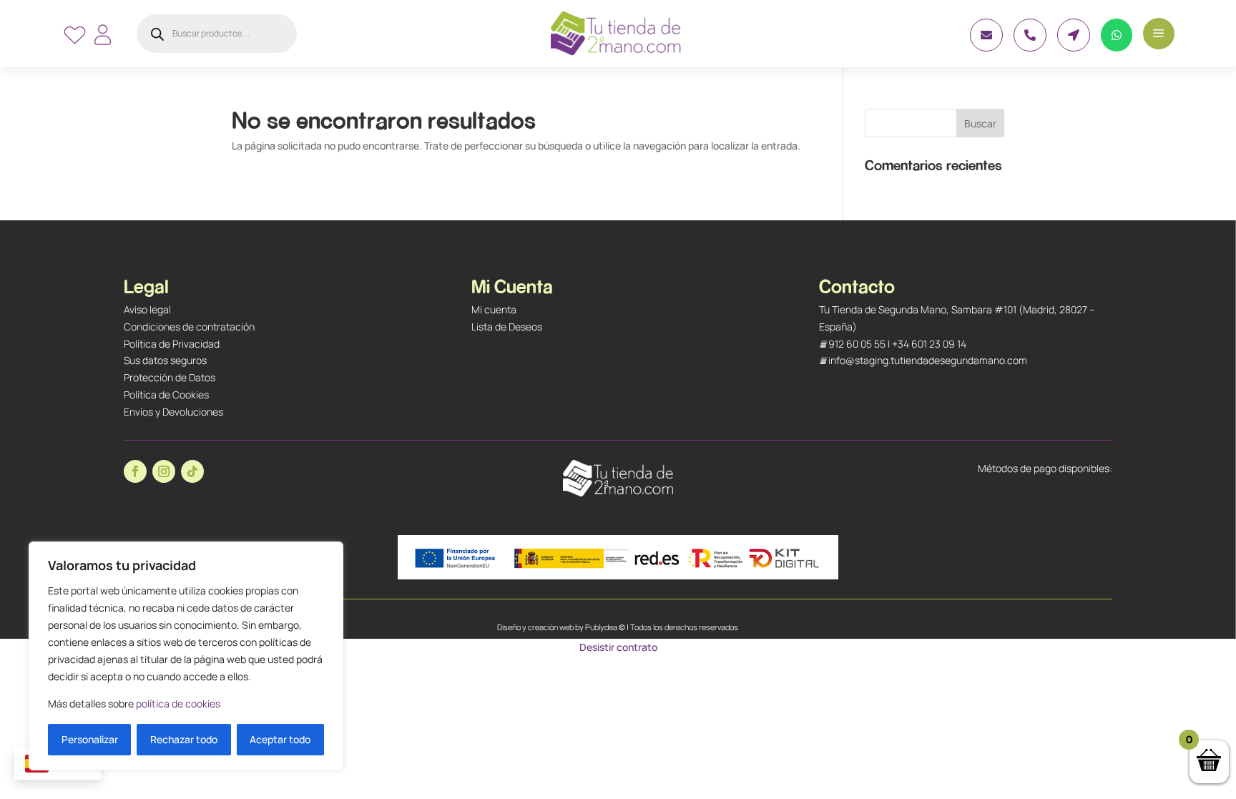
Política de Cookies (166, 394)
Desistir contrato (618, 647)
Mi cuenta (493, 309)
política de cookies (178, 703)
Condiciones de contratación (189, 326)
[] (1073, 47)
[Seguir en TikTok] (192, 471)
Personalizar (90, 739)
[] (1116, 47)
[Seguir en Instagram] (163, 471)
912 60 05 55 (857, 344)
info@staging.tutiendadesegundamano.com (927, 360)
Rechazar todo (183, 739)
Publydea (601, 627)
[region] (186, 655)
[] (1030, 47)
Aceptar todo (280, 739)
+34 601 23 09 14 (929, 344)
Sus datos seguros (165, 360)
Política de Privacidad (172, 344)
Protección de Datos (169, 377)
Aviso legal (147, 309)
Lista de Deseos (506, 326)
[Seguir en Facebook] (135, 471)
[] (986, 47)
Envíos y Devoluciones (173, 411)
